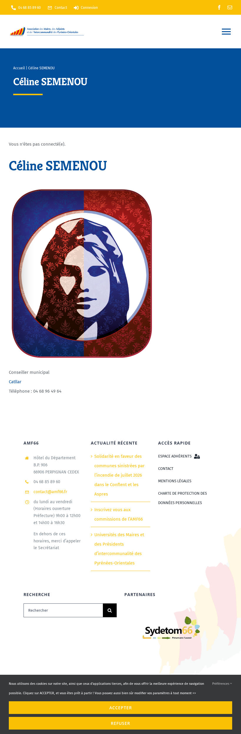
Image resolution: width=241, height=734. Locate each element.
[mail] (229, 7)
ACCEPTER (120, 707)
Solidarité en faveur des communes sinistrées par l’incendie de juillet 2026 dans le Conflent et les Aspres (119, 475)
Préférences (221, 684)
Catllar (15, 381)
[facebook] (219, 7)
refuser (120, 723)
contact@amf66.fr (50, 491)
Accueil (19, 68)
